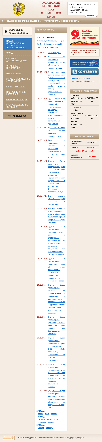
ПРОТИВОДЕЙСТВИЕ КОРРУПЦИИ (16, 93)
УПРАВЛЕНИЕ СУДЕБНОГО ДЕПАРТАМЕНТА (18, 80)
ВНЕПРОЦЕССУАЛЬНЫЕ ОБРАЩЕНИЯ (17, 106)
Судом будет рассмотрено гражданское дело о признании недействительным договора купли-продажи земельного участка (56, 375)
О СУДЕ (9, 53)
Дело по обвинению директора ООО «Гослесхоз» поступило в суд (56, 62)
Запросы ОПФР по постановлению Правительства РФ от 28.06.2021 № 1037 (83, 52)
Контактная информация (47, 47)
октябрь (41, 419)
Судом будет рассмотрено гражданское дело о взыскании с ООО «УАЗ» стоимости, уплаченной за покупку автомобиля (56, 349)
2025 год (40, 416)
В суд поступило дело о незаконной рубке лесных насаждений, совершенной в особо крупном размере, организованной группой (56, 83)
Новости (40, 37)
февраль (42, 422)
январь (51, 422)
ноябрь (41, 428)
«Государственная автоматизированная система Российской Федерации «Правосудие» (54, 438)
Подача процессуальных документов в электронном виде (16, 44)
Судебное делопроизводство (23, 21)
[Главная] (2, 21)
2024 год (40, 425)
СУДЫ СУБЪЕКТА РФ (15, 86)
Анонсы (50, 37)
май (47, 414)
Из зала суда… (54, 53)
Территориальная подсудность (61, 21)
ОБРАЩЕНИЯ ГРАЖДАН (16, 99)
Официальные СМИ (53, 44)
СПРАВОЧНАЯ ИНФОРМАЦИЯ (13, 67)
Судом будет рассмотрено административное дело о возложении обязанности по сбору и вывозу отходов (56, 399)
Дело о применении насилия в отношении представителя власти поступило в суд (56, 148)
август (40, 414)
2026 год (40, 411)
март (56, 419)
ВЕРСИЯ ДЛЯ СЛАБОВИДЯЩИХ (18, 31)
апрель (54, 414)
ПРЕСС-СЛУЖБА (13, 73)
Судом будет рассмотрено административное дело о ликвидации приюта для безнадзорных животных (56, 325)
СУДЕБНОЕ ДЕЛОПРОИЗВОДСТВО (16, 59)
